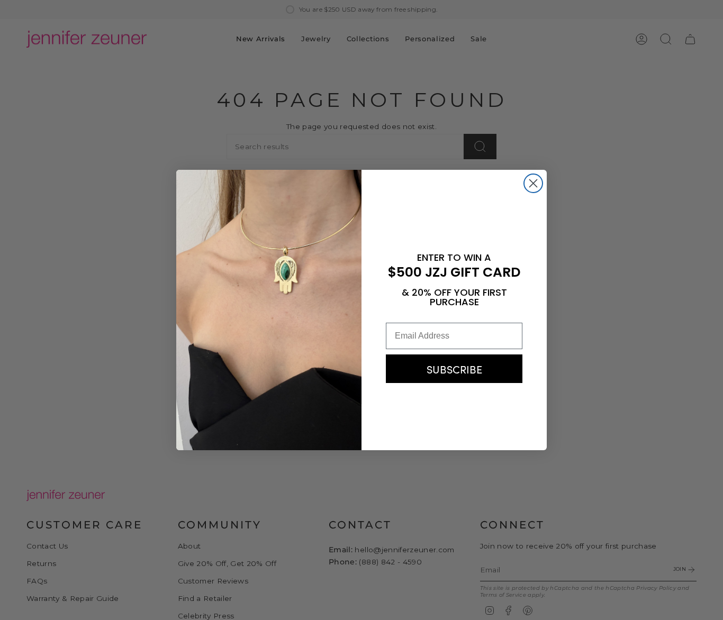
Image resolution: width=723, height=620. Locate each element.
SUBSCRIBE (454, 368)
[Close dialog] (533, 183)
